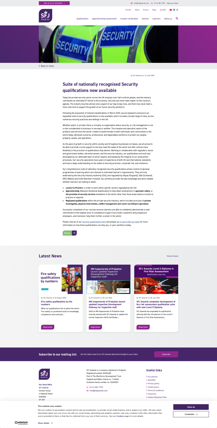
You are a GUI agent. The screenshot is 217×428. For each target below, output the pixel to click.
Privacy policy (153, 383)
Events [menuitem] (146, 10)
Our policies (153, 376)
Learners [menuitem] (156, 18)
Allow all (191, 407)
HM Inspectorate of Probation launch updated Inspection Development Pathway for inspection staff (107, 304)
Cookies (120, 416)
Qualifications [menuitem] (82, 18)
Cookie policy (153, 387)
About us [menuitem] (168, 18)
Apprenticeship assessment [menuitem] (104, 18)
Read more (47, 327)
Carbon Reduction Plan (157, 397)
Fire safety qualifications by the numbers (56, 303)
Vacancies (152, 393)
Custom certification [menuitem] (129, 18)
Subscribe (166, 354)
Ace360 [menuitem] (163, 10)
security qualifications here (94, 221)
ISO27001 (152, 380)
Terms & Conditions (156, 390)
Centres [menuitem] (145, 18)
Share (67, 233)
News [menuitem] (137, 10)
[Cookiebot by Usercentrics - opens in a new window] (21, 423)
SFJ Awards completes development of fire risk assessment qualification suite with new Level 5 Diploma (156, 304)
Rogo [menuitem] (154, 10)
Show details (43, 423)
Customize (189, 414)
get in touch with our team (128, 221)
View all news (172, 256)
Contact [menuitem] (128, 10)
